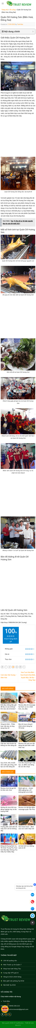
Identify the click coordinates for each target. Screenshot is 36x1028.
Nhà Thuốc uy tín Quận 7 (12, 965)
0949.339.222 (14, 1006)
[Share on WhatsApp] (2, 667)
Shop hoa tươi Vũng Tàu (12, 969)
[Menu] (3, 3)
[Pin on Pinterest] (16, 667)
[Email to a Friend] (13, 667)
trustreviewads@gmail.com (18, 1009)
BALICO (18, 1025)
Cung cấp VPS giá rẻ (10, 973)
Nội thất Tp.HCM (9, 985)
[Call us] (9, 1014)
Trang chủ (5, 10)
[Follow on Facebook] (2, 1014)
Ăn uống (12, 10)
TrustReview (19, 1023)
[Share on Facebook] (6, 667)
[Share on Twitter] (9, 667)
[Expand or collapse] (33, 31)
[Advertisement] (18, 137)
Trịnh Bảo (20, 24)
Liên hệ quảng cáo (10, 960)
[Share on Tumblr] (24, 667)
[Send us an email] (6, 1014)
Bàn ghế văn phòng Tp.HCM (13, 981)
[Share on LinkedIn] (20, 667)
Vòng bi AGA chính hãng (12, 977)
